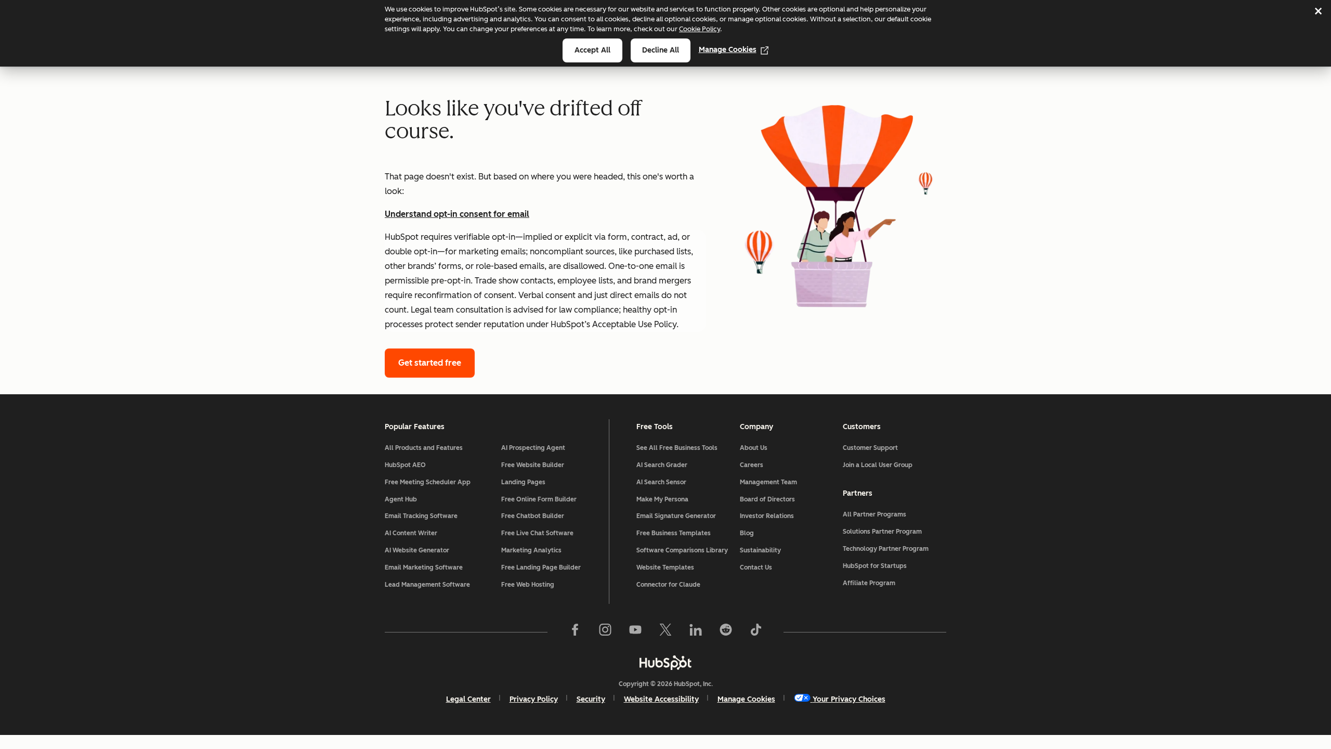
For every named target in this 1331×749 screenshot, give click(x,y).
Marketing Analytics (551, 550)
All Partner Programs (894, 514)
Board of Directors (787, 499)
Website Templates (684, 567)
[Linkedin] (695, 632)
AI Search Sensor (684, 482)
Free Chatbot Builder (551, 516)
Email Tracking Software (435, 516)
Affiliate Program (894, 583)
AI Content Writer (435, 533)
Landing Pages (545, 482)
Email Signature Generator (684, 516)
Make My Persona (684, 499)
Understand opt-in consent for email (457, 214)
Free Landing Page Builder (551, 567)
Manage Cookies (727, 49)
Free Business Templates (684, 533)
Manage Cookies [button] (746, 699)
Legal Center (468, 699)
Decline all (660, 50)
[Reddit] (726, 632)
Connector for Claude (684, 584)
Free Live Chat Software (551, 533)
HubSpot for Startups (894, 566)
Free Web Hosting (551, 584)
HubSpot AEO (426, 465)
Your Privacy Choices (849, 699)
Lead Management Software (435, 584)
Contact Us (772, 567)
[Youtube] (635, 632)
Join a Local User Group (894, 465)
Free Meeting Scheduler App (435, 482)
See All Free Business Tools (684, 447)
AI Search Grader (684, 465)
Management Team (787, 482)
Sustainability (781, 550)
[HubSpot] (665, 662)
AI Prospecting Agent (551, 447)
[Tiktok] (756, 632)
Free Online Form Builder (551, 499)
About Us (767, 447)
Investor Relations (787, 516)
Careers (763, 465)
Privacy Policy (534, 699)
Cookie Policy (699, 29)
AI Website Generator (435, 550)
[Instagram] (605, 632)
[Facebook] (575, 632)
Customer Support (894, 447)
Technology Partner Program (894, 548)
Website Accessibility (661, 699)
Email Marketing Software (435, 567)
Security (591, 699)
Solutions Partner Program (894, 531)
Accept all (592, 50)
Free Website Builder (551, 465)
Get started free (429, 363)
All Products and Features (435, 447)
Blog (754, 533)
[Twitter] (665, 632)
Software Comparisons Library (684, 550)
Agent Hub (417, 499)
